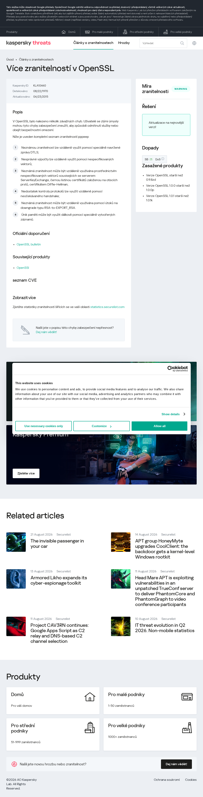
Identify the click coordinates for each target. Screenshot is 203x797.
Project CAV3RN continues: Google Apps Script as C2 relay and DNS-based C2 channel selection (60, 633)
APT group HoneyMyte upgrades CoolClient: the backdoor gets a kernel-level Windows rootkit (164, 549)
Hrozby (124, 43)
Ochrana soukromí (167, 780)
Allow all (160, 426)
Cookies (191, 780)
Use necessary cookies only (43, 426)
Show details (171, 414)
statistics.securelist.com (107, 307)
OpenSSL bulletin (29, 244)
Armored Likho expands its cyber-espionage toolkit (59, 580)
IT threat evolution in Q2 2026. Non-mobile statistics (164, 627)
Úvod (9, 59)
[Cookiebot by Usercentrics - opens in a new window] (170, 369)
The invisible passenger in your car (57, 543)
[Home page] (30, 43)
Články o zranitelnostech (93, 43)
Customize (99, 426)
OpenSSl (23, 268)
